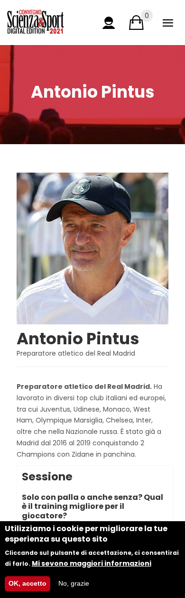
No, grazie (73, 583)
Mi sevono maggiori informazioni (91, 563)
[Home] (35, 22)
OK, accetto (27, 583)
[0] (136, 22)
